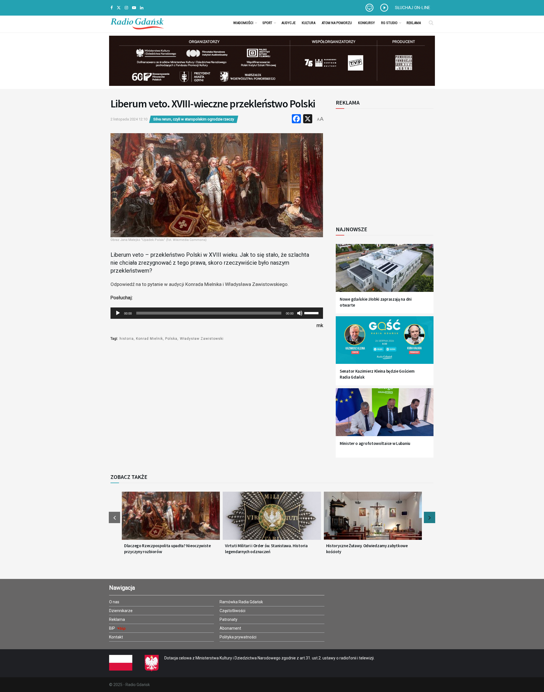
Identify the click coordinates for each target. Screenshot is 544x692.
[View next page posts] (429, 517)
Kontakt (116, 637)
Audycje (288, 23)
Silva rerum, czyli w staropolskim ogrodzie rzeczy (193, 119)
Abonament (230, 628)
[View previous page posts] (114, 517)
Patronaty (228, 619)
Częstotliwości (232, 610)
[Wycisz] (300, 313)
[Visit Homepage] (137, 22)
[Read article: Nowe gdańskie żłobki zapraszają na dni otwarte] (385, 271)
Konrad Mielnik (149, 339)
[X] (307, 119)
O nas (114, 602)
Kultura (308, 23)
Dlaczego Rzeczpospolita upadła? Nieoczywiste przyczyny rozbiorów (167, 548)
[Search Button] (431, 23)
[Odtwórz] (118, 313)
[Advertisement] (382, 164)
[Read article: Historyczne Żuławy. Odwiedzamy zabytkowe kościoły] (373, 519)
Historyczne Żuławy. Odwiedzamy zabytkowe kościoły (367, 548)
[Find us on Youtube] (134, 8)
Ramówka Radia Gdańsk (241, 602)
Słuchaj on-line (412, 7)
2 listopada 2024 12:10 (128, 119)
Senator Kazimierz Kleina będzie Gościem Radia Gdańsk (377, 374)
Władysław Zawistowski (202, 339)
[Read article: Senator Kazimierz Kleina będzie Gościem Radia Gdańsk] (385, 343)
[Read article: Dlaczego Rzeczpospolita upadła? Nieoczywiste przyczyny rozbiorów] (171, 519)
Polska (171, 339)
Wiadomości (243, 23)
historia (127, 339)
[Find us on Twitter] (119, 8)
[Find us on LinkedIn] (141, 8)
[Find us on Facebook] (111, 8)
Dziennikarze (121, 610)
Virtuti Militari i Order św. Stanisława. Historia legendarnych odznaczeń (266, 548)
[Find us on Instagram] (126, 8)
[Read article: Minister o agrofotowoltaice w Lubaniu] (385, 415)
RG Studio (389, 23)
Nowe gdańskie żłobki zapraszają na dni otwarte (376, 302)
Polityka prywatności (238, 637)
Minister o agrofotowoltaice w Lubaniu (375, 443)
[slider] (312, 312)
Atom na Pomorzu (337, 23)
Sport (267, 23)
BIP (112, 628)
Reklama (414, 23)
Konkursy (366, 23)
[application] (216, 313)
